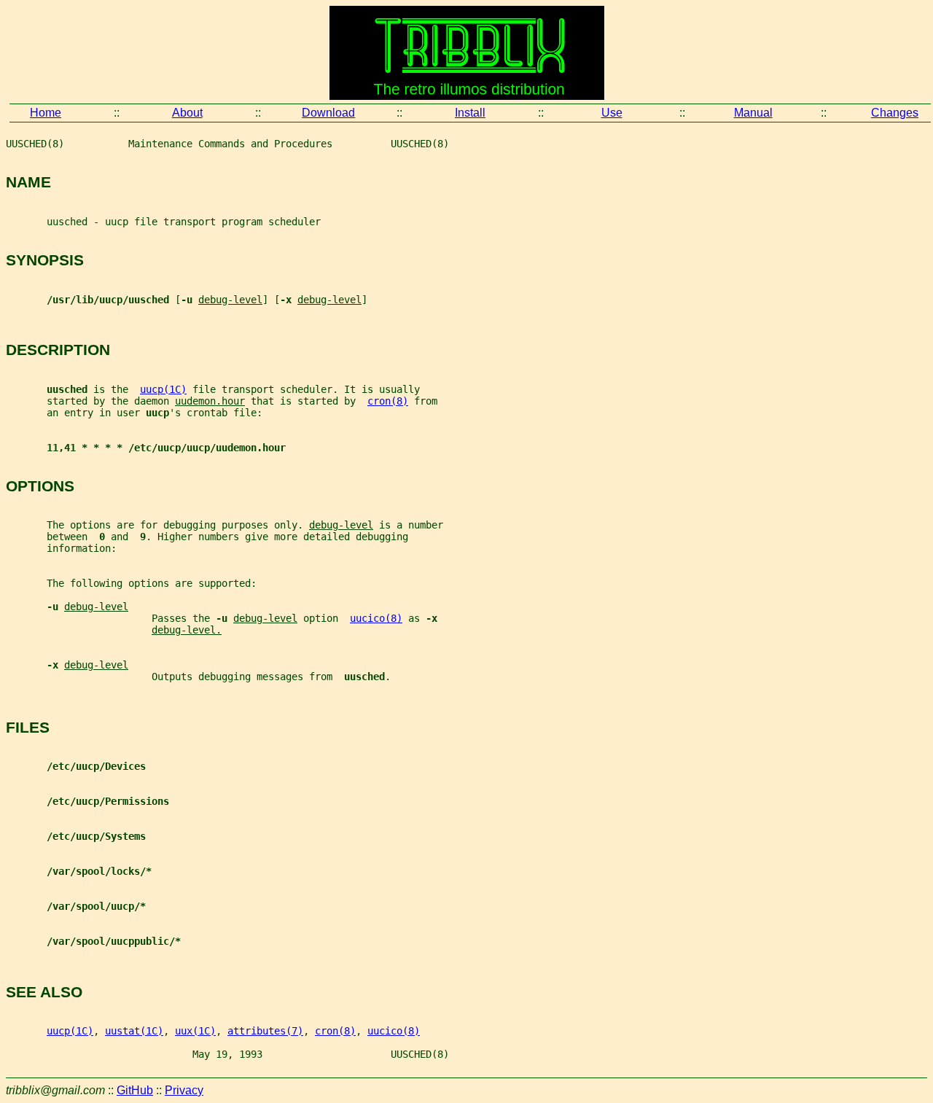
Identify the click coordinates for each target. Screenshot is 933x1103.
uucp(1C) (163, 389)
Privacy (184, 1090)
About (187, 112)
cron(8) (387, 401)
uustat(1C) (134, 1031)
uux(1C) (195, 1031)
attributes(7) (265, 1031)
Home (45, 112)
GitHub (135, 1090)
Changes (894, 112)
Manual (753, 112)
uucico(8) (376, 618)
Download (328, 112)
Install (470, 112)
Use (611, 112)
